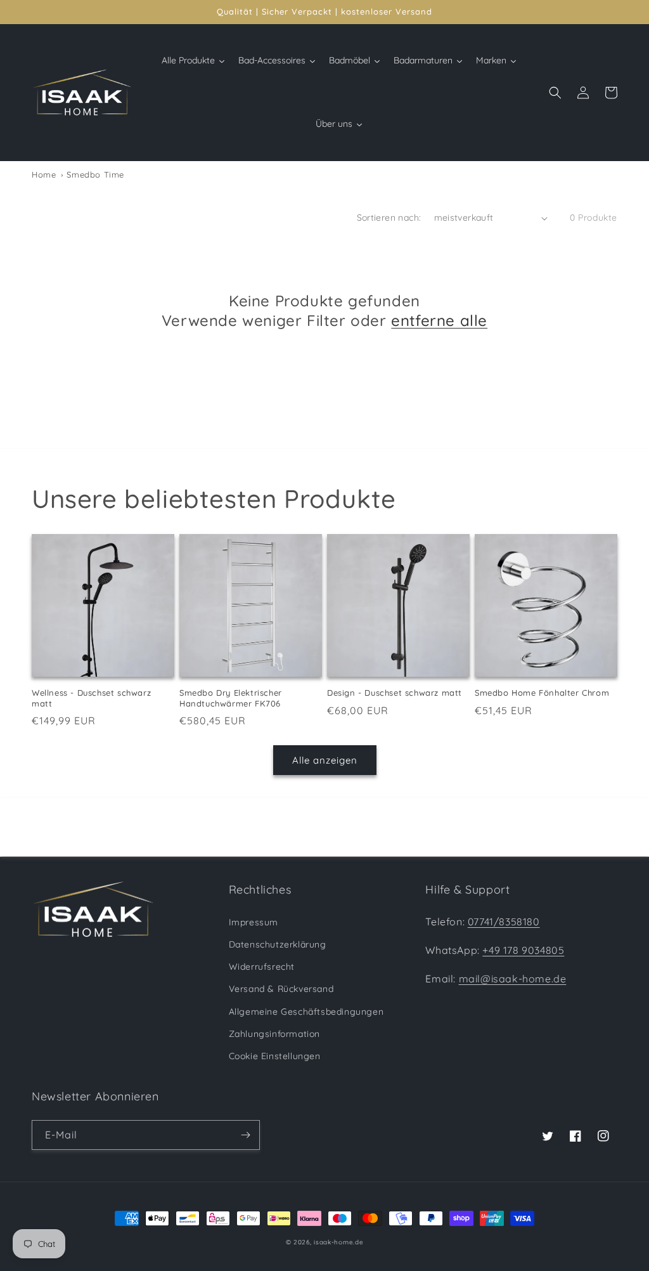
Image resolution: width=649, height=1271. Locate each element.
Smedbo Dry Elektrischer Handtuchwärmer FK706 (230, 698)
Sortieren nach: (389, 217)
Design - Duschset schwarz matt (394, 693)
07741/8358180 (504, 921)
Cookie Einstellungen (275, 1056)
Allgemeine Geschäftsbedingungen (306, 1011)
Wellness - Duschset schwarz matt (91, 698)
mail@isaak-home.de (513, 978)
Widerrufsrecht (262, 966)
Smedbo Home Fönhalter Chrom (542, 693)
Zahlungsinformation (274, 1034)
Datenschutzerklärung (277, 944)
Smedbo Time (94, 174)
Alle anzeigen (324, 760)
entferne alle (439, 320)
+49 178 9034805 (523, 950)
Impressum (253, 922)
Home (44, 174)
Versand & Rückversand (281, 988)
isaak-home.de (338, 1242)
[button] (555, 93)
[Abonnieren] (245, 1135)
